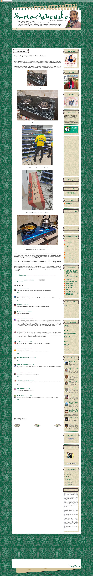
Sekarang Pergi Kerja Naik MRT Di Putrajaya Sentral (73, 418)
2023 (67, 477)
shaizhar (66, 325)
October (68, 482)
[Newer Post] (17, 426)
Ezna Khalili (19, 395)
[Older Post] (57, 426)
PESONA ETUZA (69, 275)
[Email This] (39, 280)
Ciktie (18, 288)
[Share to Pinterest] (44, 280)
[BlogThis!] (40, 280)
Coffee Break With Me (70, 291)
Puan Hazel (19, 348)
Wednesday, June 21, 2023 (28, 364)
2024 (67, 476)
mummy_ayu (19, 364)
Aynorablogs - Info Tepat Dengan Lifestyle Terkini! (72, 271)
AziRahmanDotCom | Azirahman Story (72, 294)
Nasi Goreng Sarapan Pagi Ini (73, 388)
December (69, 479)
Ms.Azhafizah (54, 574)
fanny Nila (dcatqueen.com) (70, 333)
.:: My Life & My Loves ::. (71, 279)
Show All (77, 261)
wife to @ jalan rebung (70, 257)
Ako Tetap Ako (69, 287)
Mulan (67, 289)
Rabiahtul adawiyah (21, 357)
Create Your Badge (71, 441)
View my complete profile (69, 205)
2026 (67, 472)
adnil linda (19, 341)
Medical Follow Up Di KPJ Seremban (73, 403)
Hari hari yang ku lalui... (71, 285)
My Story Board (69, 305)
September (69, 484)
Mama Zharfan (20, 318)
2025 (67, 474)
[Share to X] (42, 280)
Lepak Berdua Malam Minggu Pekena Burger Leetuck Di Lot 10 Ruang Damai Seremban (73, 411)
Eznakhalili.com (69, 244)
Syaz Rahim (66, 349)
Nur (18, 304)
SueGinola (19, 311)
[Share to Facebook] (43, 280)
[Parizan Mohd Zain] (71, 439)
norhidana (19, 330)
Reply (18, 292)
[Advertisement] (46, 39)
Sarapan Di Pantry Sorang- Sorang (73, 369)
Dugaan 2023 (20, 281)
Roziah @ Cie (67, 336)
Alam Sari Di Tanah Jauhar (71, 281)
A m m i (67, 240)
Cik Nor (18, 372)
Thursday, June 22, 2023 (25, 388)
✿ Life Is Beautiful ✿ (70, 259)
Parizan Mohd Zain (71, 438)
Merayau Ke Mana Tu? (73, 361)
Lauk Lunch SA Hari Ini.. (73, 381)
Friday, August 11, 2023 (27, 395)
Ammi (18, 388)
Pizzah (65, 328)
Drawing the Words (70, 252)
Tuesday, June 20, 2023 (24, 304)
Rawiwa (66, 341)
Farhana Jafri (20, 380)
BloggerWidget (75, 351)
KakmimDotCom (69, 283)
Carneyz (18, 296)
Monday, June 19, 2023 (24, 288)
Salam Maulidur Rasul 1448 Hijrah (73, 424)
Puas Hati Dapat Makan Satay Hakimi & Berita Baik (73, 395)
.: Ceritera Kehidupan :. (71, 255)
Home (13, 28)
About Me (17, 28)
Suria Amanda (69, 203)
